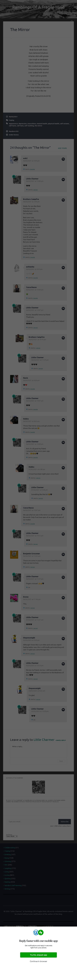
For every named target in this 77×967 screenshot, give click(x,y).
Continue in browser (38, 961)
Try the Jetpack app (38, 955)
